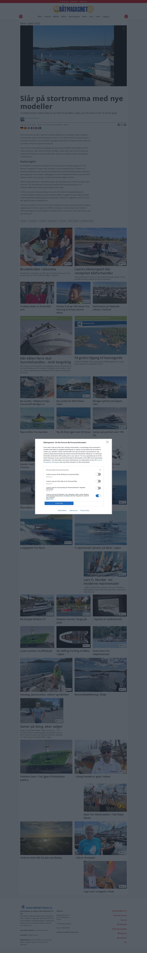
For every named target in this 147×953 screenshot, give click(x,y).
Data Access (73, 510)
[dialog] (73, 476)
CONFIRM (59, 503)
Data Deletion (62, 510)
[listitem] (73, 470)
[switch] (98, 474)
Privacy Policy (84, 510)
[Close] (108, 443)
